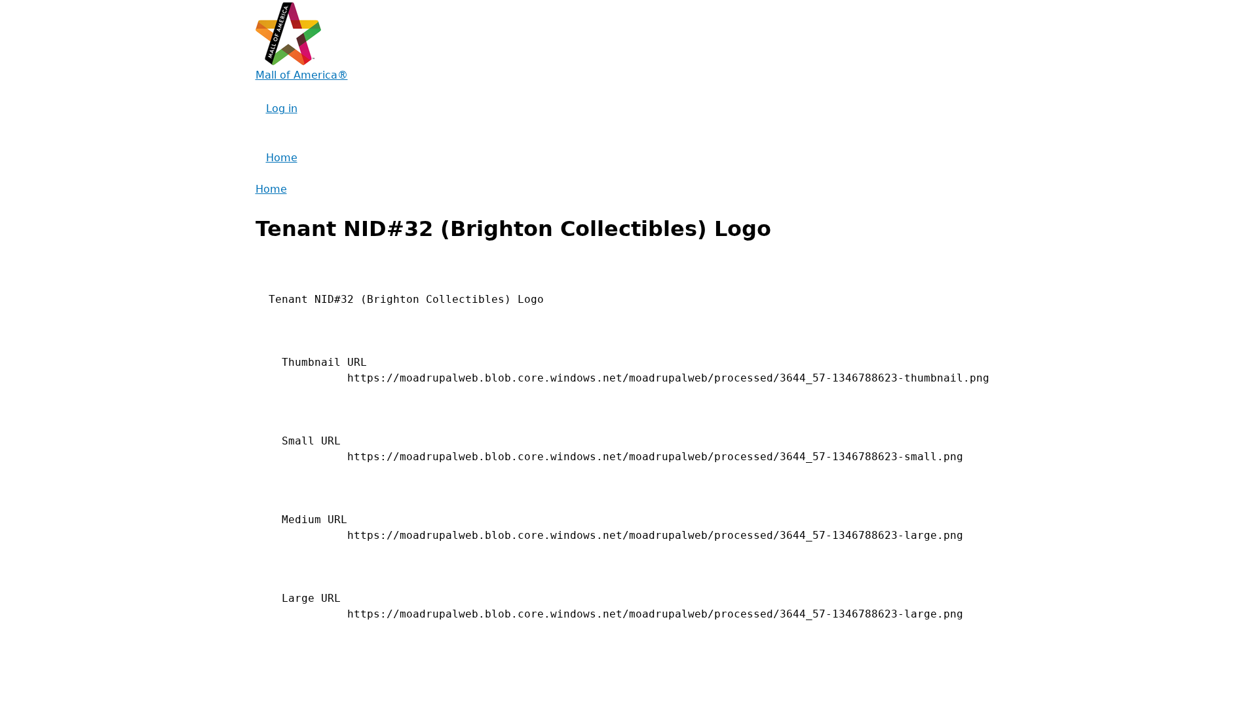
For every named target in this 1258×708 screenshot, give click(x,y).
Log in (281, 108)
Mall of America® (302, 75)
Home (281, 157)
